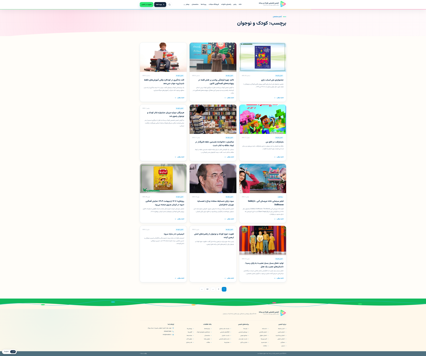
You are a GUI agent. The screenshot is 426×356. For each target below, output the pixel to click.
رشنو (235, 4)
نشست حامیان (225, 335)
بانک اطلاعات (207, 324)
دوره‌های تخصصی (243, 332)
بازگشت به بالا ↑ (143, 353)
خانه (240, 4)
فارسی (13, 352)
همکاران (283, 342)
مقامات (265, 346)
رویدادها (203, 4)
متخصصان (195, 4)
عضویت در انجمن (146, 4)
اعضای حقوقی (263, 335)
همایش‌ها (226, 342)
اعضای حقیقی (281, 339)
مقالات (208, 342)
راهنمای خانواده (226, 4)
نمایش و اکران (243, 342)
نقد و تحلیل (189, 342)
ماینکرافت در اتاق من (275, 142)
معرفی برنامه (207, 339)
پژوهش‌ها (189, 329)
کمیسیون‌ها (264, 339)
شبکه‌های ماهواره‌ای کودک (203, 332)
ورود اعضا (159, 4)
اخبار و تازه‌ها (281, 329)
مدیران (283, 346)
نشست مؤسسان (243, 339)
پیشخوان (280, 197)
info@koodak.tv (167, 335)
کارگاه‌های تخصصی (224, 332)
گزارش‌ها (190, 332)
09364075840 (167, 331)
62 (207, 289)
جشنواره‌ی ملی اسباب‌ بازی (272, 80)
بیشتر (186, 4)
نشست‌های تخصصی (224, 339)
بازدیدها (245, 329)
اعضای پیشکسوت (280, 335)
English (6, 352)
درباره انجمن (282, 324)
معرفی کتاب (189, 339)
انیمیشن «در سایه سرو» (173, 234)
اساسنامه (264, 329)
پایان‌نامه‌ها (207, 329)
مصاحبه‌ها (189, 335)
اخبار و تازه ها (279, 76)
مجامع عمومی (243, 335)
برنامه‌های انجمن (243, 324)
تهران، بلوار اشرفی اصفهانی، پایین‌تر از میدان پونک (159, 328)
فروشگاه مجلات (214, 4)
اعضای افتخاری (263, 332)
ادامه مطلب (280, 98)
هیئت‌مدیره (264, 342)
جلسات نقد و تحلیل (224, 329)
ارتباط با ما (171, 324)
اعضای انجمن (281, 332)
